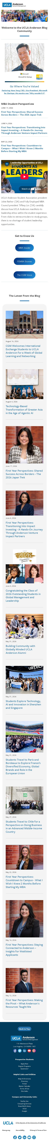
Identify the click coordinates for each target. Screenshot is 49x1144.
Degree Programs (24, 1066)
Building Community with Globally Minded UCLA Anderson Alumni (20, 649)
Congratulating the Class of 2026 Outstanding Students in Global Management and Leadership (23, 596)
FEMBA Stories (24, 261)
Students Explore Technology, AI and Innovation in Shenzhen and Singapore (23, 704)
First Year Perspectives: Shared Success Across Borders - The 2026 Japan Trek (24, 474)
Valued (34, 86)
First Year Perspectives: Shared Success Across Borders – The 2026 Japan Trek (22, 113)
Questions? (24, 1068)
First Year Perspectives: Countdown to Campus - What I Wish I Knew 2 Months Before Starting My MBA (24, 882)
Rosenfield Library (24, 1106)
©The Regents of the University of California (31, 1123)
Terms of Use (24, 1088)
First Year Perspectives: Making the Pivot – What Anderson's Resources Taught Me (24, 1003)
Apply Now (24, 1064)
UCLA (25, 1108)
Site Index (24, 1091)
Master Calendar (24, 1086)
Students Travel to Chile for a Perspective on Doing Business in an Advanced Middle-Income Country (24, 827)
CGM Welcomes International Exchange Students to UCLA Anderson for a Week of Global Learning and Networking (24, 351)
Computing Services (25, 1103)
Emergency (6, 1130)
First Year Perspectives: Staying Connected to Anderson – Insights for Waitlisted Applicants (24, 950)
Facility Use (25, 1101)
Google (24, 1111)
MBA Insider (24, 247)
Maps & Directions (24, 1079)
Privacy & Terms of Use (38, 1130)
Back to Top (24, 1029)
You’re (26, 86)
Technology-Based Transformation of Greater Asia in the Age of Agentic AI (24, 409)
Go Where (16, 86)
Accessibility (20, 1130)
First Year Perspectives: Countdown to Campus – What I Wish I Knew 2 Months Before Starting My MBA (22, 148)
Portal (24, 1083)
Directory (24, 1081)
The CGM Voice (24, 274)
